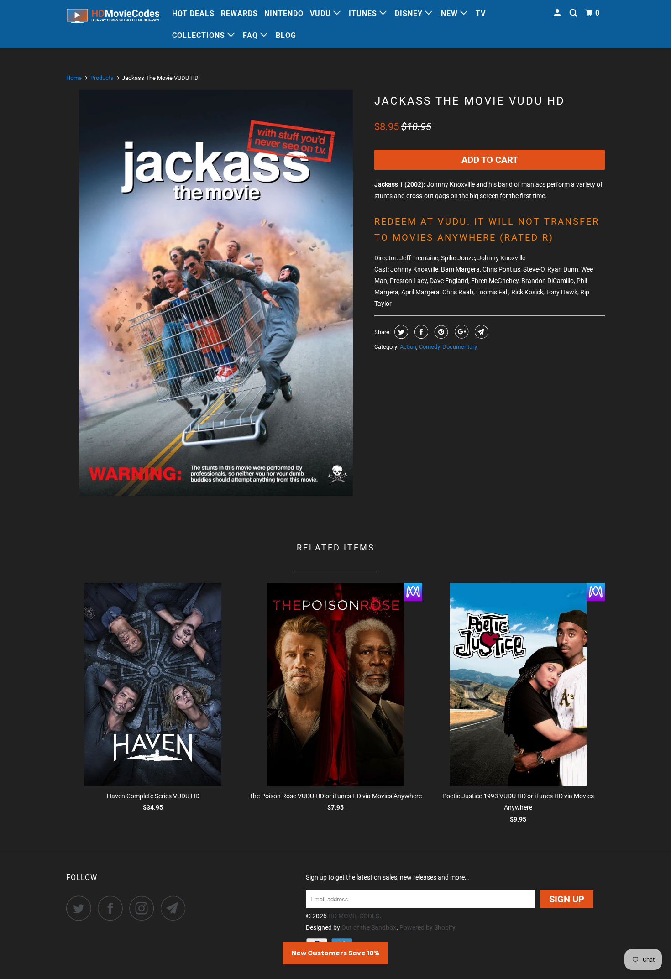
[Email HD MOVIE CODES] (176, 908)
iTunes (364, 13)
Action (408, 346)
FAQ (251, 35)
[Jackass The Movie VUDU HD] (215, 293)
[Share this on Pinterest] (440, 332)
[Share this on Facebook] (420, 332)
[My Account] (558, 13)
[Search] (574, 13)
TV (481, 13)
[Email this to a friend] (480, 332)
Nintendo (284, 13)
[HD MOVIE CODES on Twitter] (81, 908)
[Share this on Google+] (460, 332)
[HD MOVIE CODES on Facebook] (113, 908)
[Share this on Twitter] (400, 332)
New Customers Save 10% (335, 953)
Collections (199, 35)
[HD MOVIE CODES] (113, 17)
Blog (286, 35)
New (450, 13)
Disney (410, 13)
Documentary (459, 346)
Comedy (429, 346)
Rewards (239, 13)
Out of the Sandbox (368, 927)
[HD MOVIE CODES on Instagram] (144, 908)
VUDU (321, 13)
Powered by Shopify (427, 927)
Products (102, 77)
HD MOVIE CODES (353, 916)
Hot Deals (193, 13)
